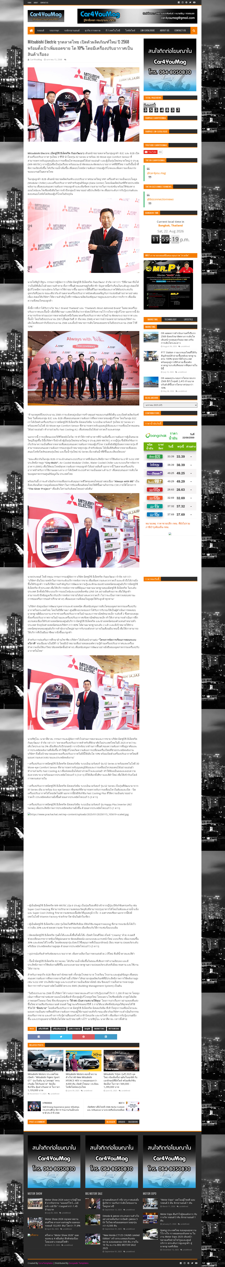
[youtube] (194, 2)
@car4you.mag (156, 173)
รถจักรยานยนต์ (72, 30)
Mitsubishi (114, 1029)
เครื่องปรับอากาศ (59, 1029)
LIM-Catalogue (148, 30)
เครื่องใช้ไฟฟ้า (43, 1029)
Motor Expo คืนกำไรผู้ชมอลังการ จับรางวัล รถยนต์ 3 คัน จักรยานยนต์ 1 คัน (178, 1217)
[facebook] (178, 2)
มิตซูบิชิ (87, 1029)
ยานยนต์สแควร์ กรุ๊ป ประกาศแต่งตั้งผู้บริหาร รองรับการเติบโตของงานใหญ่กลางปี (121, 1203)
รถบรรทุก (54, 30)
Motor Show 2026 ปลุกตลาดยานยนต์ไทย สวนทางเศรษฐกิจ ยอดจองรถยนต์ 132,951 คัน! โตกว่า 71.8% (62, 1222)
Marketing (99, 1029)
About (36, 2)
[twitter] (190, 2)
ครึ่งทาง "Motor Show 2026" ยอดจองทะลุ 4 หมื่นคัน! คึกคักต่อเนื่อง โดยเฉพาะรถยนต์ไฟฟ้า (62, 1238)
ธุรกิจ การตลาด (92, 30)
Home (29, 2)
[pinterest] (186, 2)
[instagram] (182, 2)
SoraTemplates (46, 1263)
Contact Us (44, 2)
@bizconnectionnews (160, 199)
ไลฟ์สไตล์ (130, 30)
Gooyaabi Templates (78, 1263)
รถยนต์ (40, 30)
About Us (164, 30)
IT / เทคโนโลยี (113, 30)
